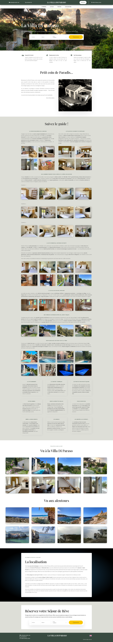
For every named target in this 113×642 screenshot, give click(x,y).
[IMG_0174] (29, 285)
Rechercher (76, 37)
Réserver (83, 2)
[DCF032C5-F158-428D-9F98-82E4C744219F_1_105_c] (84, 169)
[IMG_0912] (65, 217)
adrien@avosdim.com (14, 2)
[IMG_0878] (29, 272)
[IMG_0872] (83, 272)
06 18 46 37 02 (29, 2)
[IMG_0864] (47, 336)
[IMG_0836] (17, 523)
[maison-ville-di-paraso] (29, 362)
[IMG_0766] (69, 493)
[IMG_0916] (83, 217)
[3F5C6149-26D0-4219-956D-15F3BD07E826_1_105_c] (65, 362)
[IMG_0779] (65, 310)
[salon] (29, 169)
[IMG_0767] (29, 157)
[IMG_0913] (29, 217)
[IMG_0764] (47, 169)
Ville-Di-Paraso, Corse (96, 2)
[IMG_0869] (47, 272)
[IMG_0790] (47, 157)
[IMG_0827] (43, 523)
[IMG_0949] (29, 236)
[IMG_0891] (65, 285)
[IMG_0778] (29, 310)
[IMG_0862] (29, 336)
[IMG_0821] (69, 523)
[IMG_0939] (65, 236)
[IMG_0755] (83, 336)
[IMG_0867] (65, 272)
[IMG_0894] (69, 473)
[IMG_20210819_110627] (17, 542)
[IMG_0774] (83, 310)
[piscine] (47, 362)
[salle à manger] (66, 169)
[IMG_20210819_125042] (43, 542)
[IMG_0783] (47, 310)
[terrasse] (65, 336)
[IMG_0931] (83, 236)
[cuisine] (17, 493)
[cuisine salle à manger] (66, 157)
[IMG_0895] (83, 285)
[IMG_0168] (47, 285)
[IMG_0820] (95, 523)
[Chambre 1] (29, 199)
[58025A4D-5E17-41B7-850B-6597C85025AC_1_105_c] (29, 375)
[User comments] (69, 542)
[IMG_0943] (47, 236)
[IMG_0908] (47, 217)
